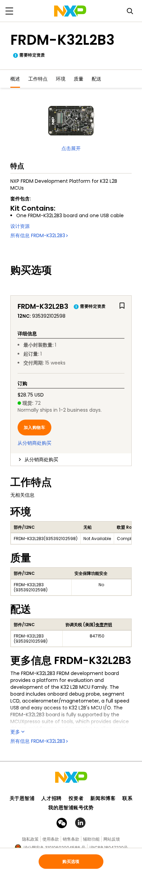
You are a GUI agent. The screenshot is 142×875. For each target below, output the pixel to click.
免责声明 (103, 625)
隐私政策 (30, 839)
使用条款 (50, 839)
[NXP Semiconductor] (70, 11)
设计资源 (20, 226)
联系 (127, 798)
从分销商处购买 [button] (41, 459)
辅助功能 (91, 839)
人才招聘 (51, 798)
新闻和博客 (102, 798)
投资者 (76, 798)
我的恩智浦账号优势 (70, 807)
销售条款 (71, 839)
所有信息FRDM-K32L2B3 (37, 235)
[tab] (71, 459)
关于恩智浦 (22, 798)
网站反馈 (111, 839)
